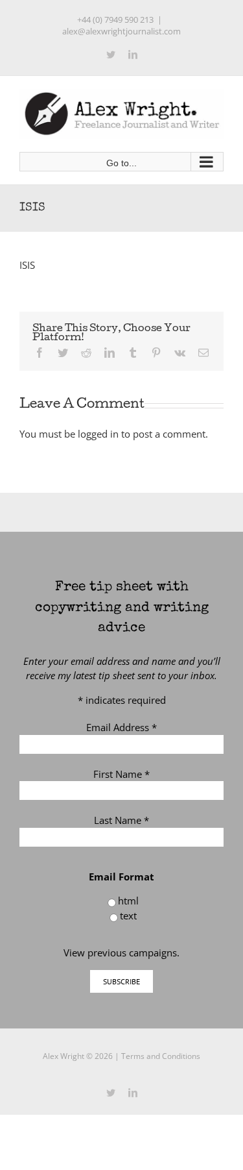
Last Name (121, 820)
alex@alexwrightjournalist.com (121, 31)
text (128, 915)
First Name (121, 773)
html (128, 900)
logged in (98, 433)
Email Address (121, 727)
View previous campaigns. (121, 952)
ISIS (27, 264)
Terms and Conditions (160, 1056)
